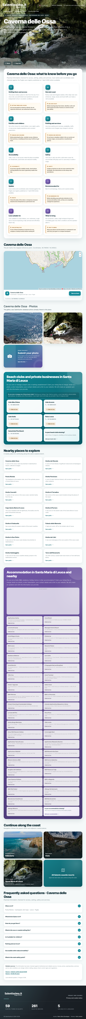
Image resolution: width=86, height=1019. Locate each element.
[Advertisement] (43, 47)
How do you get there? (12, 923)
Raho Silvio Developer (63, 1016)
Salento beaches (57, 5)
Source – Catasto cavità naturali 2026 (16, 971)
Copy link (18, 63)
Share (8, 63)
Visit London (79, 1016)
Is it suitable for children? (13, 937)
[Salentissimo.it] (14, 5)
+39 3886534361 (51, 404)
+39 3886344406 (14, 404)
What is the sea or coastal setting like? (18, 930)
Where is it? (9, 906)
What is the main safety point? (15, 957)
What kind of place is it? (13, 916)
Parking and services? (12, 944)
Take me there (75, 293)
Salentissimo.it (8, 11)
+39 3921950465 (14, 433)
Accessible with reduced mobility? (16, 950)
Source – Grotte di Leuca (12, 973)
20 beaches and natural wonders (73, 5)
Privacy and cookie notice (74, 998)
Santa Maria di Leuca (20, 11)
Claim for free (14, 409)
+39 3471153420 (14, 419)
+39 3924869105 (51, 419)
